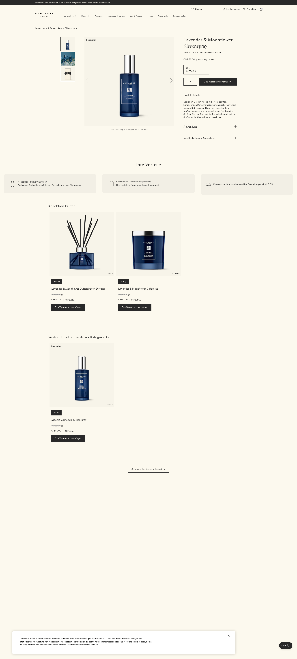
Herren (150, 16)
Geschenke (163, 16)
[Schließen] (228, 635)
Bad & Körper (136, 16)
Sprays (61, 28)
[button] (285, 645)
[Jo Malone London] (44, 15)
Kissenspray (72, 28)
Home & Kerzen (49, 28)
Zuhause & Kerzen (116, 16)
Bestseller (85, 16)
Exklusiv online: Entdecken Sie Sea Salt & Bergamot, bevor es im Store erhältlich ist (72, 2)
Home (37, 28)
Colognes (99, 16)
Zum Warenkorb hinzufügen (217, 82)
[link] (50, 184)
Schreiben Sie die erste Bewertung (148, 469)
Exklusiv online (179, 16)
